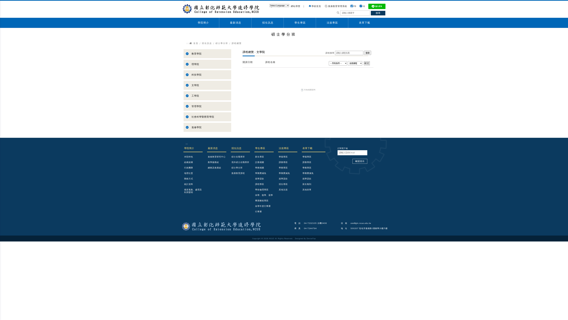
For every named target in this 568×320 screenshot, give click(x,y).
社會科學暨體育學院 (203, 116)
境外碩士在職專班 (240, 162)
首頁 (195, 43)
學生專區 (300, 22)
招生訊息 (267, 22)
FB (355, 6)
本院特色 (188, 157)
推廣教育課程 (238, 173)
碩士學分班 (222, 43)
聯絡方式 (188, 178)
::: (187, 43)
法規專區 (332, 22)
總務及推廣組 (214, 168)
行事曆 (258, 211)
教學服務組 (213, 162)
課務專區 (283, 162)
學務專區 (283, 168)
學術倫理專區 (261, 189)
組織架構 (188, 162)
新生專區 (259, 157)
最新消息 (235, 22)
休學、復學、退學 (264, 195)
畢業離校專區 (261, 200)
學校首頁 (316, 6)
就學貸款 (259, 178)
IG (364, 6)
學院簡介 (203, 22)
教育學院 (197, 53)
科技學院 (197, 74)
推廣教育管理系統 (337, 6)
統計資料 (188, 184)
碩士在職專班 (238, 157)
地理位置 (188, 173)
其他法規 (283, 189)
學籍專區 (283, 157)
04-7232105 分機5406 (315, 223)
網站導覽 (295, 6)
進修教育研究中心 (217, 157)
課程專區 (259, 184)
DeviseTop (311, 238)
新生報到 (306, 184)
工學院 (195, 95)
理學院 (195, 64)
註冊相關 (259, 162)
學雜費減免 (260, 173)
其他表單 (306, 189)
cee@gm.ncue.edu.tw (361, 223)
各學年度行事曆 (263, 206)
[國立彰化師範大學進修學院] (220, 8)
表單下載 (364, 22)
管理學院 (197, 106)
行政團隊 (188, 168)
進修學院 (197, 127)
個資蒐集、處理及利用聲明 (193, 191)
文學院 (195, 85)
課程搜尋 (329, 53)
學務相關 (259, 168)
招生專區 (283, 184)
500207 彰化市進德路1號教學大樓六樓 (369, 228)
